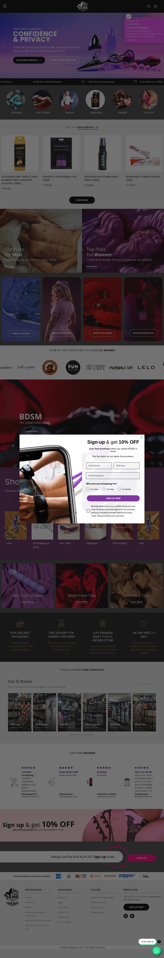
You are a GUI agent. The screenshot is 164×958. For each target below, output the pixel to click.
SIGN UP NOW (113, 498)
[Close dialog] (141, 437)
